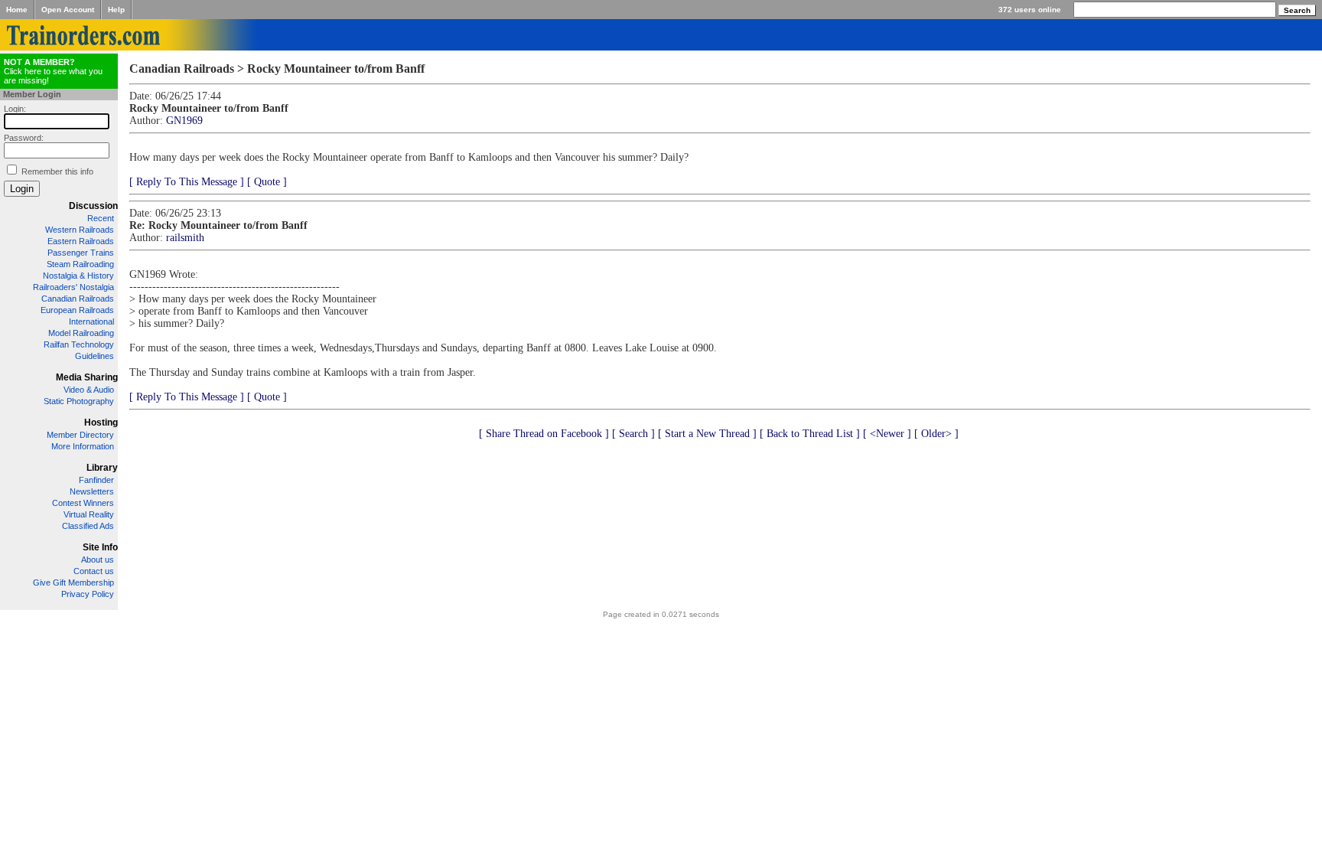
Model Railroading (81, 333)
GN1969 (184, 120)
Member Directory (80, 434)
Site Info (100, 547)
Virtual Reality (88, 514)
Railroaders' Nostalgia (73, 287)
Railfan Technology (79, 344)
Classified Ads (88, 525)
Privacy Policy (87, 594)
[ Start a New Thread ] (707, 433)
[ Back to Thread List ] (810, 433)
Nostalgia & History (78, 275)
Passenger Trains (80, 252)
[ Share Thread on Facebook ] (544, 433)
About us (97, 559)
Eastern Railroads (80, 241)
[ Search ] (633, 433)
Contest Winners (83, 502)
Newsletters (92, 491)
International (91, 321)
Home (17, 9)
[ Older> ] (936, 433)
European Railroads (77, 310)
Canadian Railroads (77, 298)
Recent (100, 218)
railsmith (185, 237)
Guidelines (94, 356)
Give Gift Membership (73, 582)
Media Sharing (87, 377)
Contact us (93, 571)
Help (116, 9)
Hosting (101, 422)
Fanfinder (96, 480)
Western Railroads (79, 229)
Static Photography (79, 401)
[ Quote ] (267, 182)
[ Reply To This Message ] (186, 182)
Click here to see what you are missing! (53, 71)
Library (102, 467)
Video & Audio (88, 389)
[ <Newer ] (887, 433)
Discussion (93, 206)
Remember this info (57, 171)
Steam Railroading (80, 264)
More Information (82, 446)
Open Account (67, 9)
